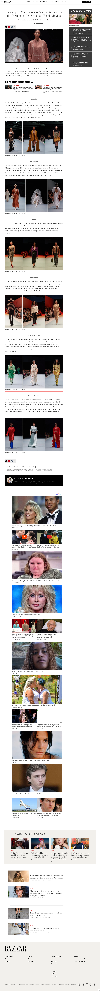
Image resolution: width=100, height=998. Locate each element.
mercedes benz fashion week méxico (19, 470)
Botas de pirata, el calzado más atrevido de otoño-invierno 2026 (46, 914)
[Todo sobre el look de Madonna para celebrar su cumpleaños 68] (40, 843)
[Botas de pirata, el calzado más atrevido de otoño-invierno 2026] (18, 913)
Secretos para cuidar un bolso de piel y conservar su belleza (44, 929)
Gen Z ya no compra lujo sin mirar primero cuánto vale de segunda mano (80, 855)
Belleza (35, 1)
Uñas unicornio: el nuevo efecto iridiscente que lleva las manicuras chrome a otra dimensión (81, 56)
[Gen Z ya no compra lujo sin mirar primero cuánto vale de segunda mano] (80, 843)
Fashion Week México (44, 470)
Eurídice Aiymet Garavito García (57, 92)
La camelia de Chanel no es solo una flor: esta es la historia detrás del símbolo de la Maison (60, 856)
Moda (29, 1)
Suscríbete (86, 2)
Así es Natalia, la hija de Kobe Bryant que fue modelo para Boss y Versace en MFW (23, 88)
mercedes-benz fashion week (23, 467)
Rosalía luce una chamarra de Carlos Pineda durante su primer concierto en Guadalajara (46, 876)
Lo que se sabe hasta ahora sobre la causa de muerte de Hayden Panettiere (81, 64)
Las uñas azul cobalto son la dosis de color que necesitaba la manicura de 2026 (81, 48)
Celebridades (44, 1)
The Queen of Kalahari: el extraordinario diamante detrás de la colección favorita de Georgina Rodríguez (46, 893)
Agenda (63, 1)
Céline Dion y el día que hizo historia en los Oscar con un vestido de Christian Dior (19, 856)
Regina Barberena (38, 23)
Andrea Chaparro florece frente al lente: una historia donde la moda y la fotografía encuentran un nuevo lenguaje (82, 31)
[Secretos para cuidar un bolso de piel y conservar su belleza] (18, 929)
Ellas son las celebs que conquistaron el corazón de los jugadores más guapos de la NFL (53, 88)
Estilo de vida (55, 1)
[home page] (7, 2)
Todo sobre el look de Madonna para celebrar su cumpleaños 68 (39, 855)
